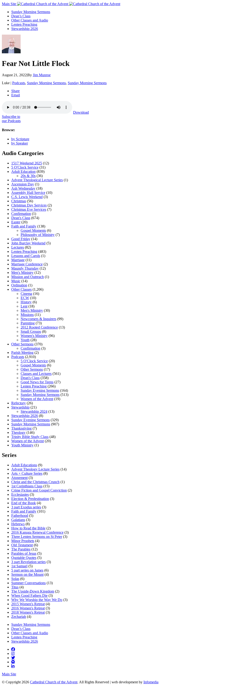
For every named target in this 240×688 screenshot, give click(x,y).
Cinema (26, 294)
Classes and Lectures (36, 374)
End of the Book (23, 503)
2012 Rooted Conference (39, 327)
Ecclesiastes (20, 494)
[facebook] (13, 649)
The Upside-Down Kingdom (32, 591)
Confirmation (21, 214)
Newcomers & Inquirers (38, 319)
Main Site (9, 4)
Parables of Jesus (23, 553)
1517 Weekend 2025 (26, 163)
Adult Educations (24, 465)
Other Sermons (22, 344)
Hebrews (18, 524)
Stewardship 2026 (24, 29)
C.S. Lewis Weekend (27, 197)
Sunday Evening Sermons (40, 390)
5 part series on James (27, 570)
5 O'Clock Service (24, 167)
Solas (15, 579)
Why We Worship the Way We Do (36, 600)
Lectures (17, 247)
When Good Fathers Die (29, 595)
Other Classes (21, 289)
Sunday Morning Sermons (30, 12)
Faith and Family (23, 226)
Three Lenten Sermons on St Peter (36, 537)
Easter (15, 222)
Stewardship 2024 (34, 411)
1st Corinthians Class (26, 486)
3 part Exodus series (26, 507)
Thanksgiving (21, 428)
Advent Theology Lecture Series (35, 469)
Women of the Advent (37, 399)
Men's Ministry (22, 273)
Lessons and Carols (25, 256)
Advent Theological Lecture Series (37, 180)
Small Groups (31, 331)
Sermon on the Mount (27, 574)
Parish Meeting (22, 353)
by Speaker (19, 143)
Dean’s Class (20, 16)
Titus (15, 587)
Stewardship (20, 407)
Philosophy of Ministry (38, 235)
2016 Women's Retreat (28, 608)
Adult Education (23, 172)
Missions (27, 315)
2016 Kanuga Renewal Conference (37, 532)
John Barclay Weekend (28, 243)
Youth (25, 340)
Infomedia (150, 682)
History (26, 302)
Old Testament (22, 545)
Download (81, 112)
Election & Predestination (30, 499)
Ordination (19, 285)
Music (15, 281)
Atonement (19, 478)
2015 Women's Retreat (28, 604)
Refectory (18, 403)
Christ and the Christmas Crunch (35, 482)
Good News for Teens (37, 382)
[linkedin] (13, 666)
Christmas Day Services (29, 205)
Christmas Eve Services (28, 209)
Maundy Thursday (25, 268)
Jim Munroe (42, 75)
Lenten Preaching (24, 24)
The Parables (20, 549)
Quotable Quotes (23, 558)
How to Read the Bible (28, 528)
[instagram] (13, 653)
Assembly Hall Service (28, 193)
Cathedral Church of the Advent (53, 682)
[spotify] (13, 662)
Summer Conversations (28, 583)
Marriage (18, 260)
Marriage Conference (27, 264)
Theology (18, 433)
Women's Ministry (34, 336)
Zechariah (18, 617)
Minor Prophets (22, 541)
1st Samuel (19, 566)
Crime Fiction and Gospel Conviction (39, 490)
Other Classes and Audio (29, 20)
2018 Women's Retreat (28, 612)
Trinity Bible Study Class (30, 437)
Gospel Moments (33, 230)
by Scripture (20, 139)
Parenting (28, 323)
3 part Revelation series (28, 562)
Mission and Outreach (27, 277)
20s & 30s (28, 176)
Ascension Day (22, 184)
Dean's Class (20, 218)
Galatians (18, 520)
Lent (24, 306)
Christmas (18, 201)
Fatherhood (19, 516)
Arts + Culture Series (26, 473)
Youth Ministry (22, 445)
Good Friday (20, 239)
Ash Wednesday (23, 188)
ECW (25, 298)
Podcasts (18, 83)
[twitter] (13, 657)
